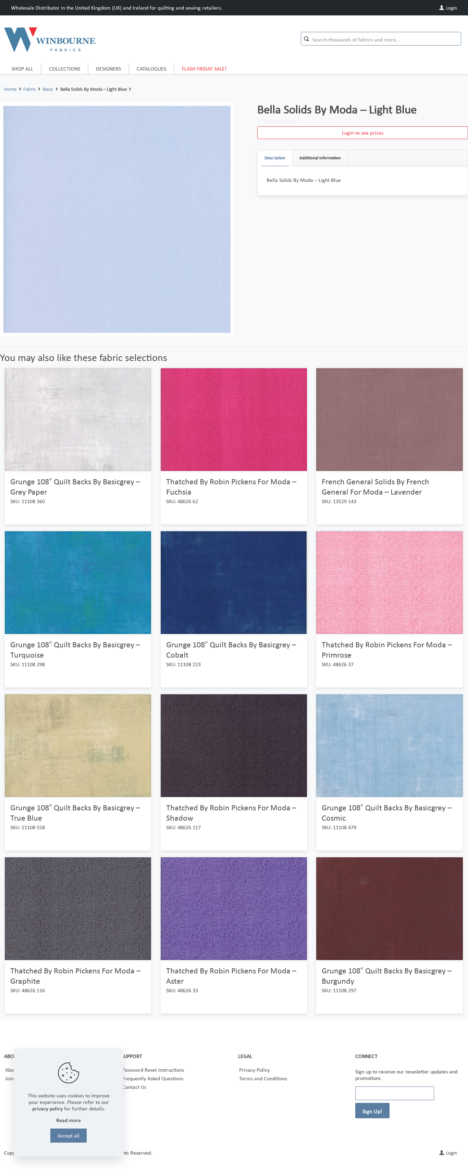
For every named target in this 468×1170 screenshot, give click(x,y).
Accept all (68, 1135)
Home (10, 89)
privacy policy (47, 1108)
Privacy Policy (254, 1070)
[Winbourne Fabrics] (49, 39)
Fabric (29, 89)
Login (451, 8)
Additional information (320, 157)
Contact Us (134, 1087)
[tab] (275, 158)
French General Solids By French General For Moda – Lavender (375, 486)
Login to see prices (362, 132)
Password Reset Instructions (153, 1070)
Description (274, 157)
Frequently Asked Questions (152, 1078)
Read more (68, 1120)
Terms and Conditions (263, 1078)
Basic (48, 89)
